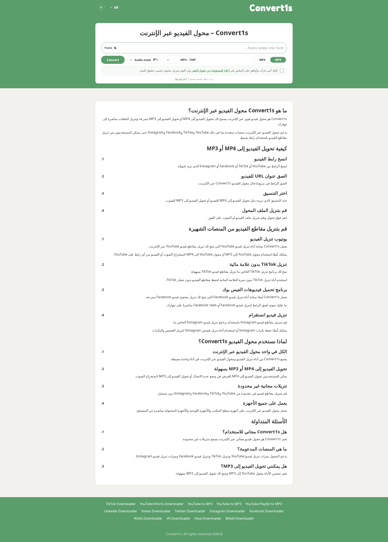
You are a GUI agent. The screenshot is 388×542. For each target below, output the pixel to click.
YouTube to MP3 (229, 503)
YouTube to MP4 (200, 503)
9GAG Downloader (148, 518)
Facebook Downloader (266, 511)
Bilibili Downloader (240, 518)
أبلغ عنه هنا (181, 79)
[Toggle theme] (101, 7)
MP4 (278, 60)
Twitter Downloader (190, 511)
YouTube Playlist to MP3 (264, 503)
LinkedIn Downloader (120, 511)
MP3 (262, 60)
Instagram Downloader (227, 511)
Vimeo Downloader (156, 511)
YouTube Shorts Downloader (162, 503)
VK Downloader (178, 518)
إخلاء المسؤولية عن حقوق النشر (211, 70)
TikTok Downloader (121, 503)
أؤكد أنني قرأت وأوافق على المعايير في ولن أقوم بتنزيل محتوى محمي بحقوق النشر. (208, 70)
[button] (144, 60)
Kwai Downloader (207, 518)
